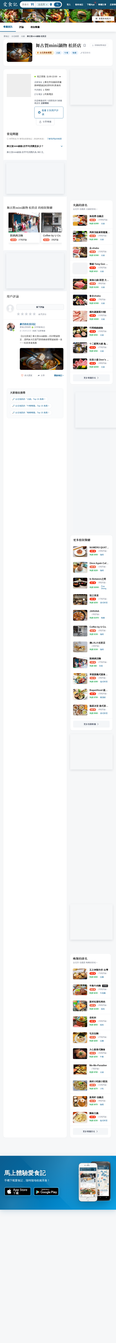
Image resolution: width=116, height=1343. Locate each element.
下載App (91, 4)
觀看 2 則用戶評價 (50, 112)
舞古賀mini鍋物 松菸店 (58, 45)
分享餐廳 (47, 121)
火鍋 (23, 36)
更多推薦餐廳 (90, 724)
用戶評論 (13, 296)
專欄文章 (102, 4)
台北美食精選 (46, 53)
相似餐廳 (35, 27)
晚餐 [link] (75, 53)
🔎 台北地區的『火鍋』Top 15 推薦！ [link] (29, 399)
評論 (21, 27)
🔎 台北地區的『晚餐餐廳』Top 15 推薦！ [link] (31, 412)
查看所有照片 (105, 18)
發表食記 (79, 4)
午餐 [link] (66, 53)
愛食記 (6, 36)
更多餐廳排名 (90, 378)
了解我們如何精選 (54, 139)
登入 (69, 4)
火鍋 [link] (58, 53)
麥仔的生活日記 (28, 324)
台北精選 (15, 36)
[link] (103, 224)
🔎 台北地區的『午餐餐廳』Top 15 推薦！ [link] (31, 406)
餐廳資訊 (7, 27)
